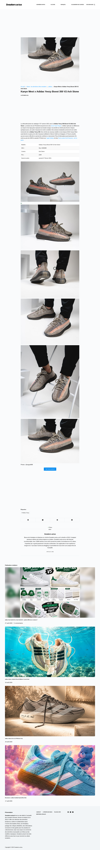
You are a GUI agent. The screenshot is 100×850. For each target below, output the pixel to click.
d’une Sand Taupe (56, 125)
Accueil (23, 86)
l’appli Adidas (50, 138)
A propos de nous (47, 812)
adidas (50, 86)
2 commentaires (18, 623)
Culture (53, 4)
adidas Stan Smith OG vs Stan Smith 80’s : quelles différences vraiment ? (21, 619)
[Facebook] (28, 520)
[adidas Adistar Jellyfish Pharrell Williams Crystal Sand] (50, 652)
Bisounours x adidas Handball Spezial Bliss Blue (15, 797)
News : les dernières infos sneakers (36, 86)
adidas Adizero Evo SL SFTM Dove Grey (14, 738)
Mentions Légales (41, 814)
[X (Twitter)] (42, 520)
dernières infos (40, 4)
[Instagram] (72, 812)
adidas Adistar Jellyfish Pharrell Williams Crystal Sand (17, 679)
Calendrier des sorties (77, 4)
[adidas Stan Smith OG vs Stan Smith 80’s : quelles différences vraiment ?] (50, 592)
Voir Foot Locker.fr (50, 469)
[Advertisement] (50, 21)
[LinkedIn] (72, 520)
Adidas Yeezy (25, 512)
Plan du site (57, 812)
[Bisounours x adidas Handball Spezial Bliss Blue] (50, 770)
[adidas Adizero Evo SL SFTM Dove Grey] (50, 711)
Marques (63, 4)
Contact (38, 812)
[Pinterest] (57, 520)
